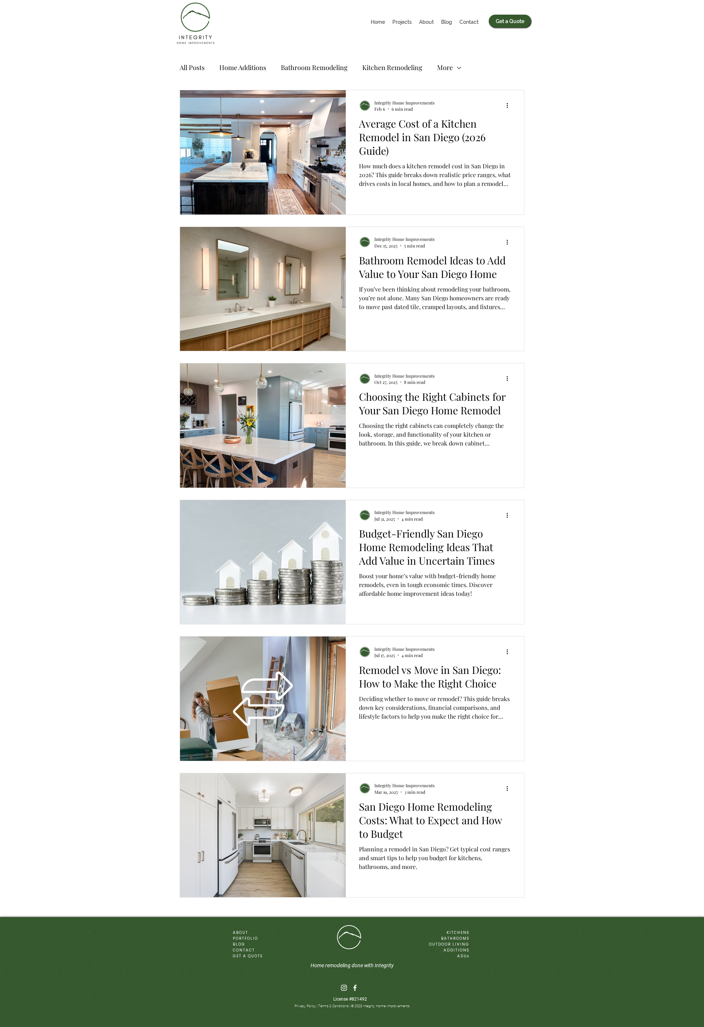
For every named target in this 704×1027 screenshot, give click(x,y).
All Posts (192, 67)
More (445, 67)
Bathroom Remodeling (314, 67)
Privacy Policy (305, 1006)
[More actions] (509, 105)
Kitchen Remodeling (392, 67)
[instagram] (344, 988)
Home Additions (242, 67)
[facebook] (355, 988)
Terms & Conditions (333, 1006)
